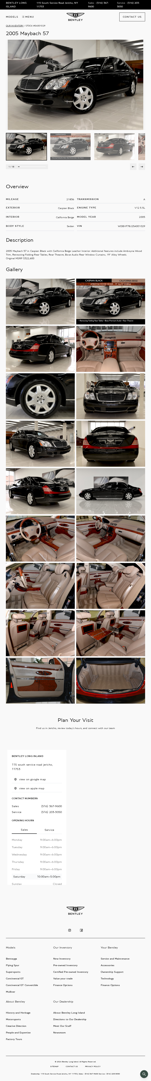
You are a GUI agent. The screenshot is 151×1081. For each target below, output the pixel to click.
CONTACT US (72, 1066)
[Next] (142, 166)
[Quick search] (144, 1074)
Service (49, 829)
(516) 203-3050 (51, 812)
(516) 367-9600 (51, 806)
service (16, 812)
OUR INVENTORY (15, 26)
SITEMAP (54, 1066)
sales (15, 806)
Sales (24, 829)
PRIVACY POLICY (93, 1066)
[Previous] (133, 166)
